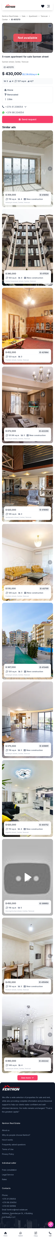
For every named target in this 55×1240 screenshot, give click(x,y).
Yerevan (44, 16)
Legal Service (8, 1175)
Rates (4, 1179)
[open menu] (48, 6)
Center (5, 19)
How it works (7, 1140)
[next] (50, 169)
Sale (23, 16)
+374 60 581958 (9, 1206)
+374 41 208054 (14, 106)
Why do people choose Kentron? (16, 1135)
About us (5, 1130)
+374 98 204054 (15, 112)
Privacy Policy (8, 1154)
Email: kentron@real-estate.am (15, 1209)
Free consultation (9, 1170)
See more (26, 1077)
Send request (29, 119)
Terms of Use (7, 1149)
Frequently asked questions (14, 1144)
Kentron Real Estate (10, 16)
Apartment (33, 16)
